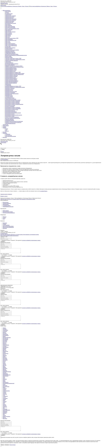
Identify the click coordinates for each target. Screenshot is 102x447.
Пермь (4, 381)
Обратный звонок (4, 3)
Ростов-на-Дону (6, 386)
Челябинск (5, 412)
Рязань (4, 387)
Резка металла (5, 202)
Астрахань (5, 331)
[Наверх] (0, 436)
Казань (4, 352)
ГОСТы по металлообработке (9, 212)
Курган (4, 360)
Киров (4, 356)
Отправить (3, 241)
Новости (4, 216)
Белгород (5, 333)
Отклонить (7, 444)
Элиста (4, 415)
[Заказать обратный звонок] (1, 144)
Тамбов (4, 399)
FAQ (4, 218)
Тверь (4, 400)
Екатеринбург (5, 347)
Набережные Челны (7, 371)
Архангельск (5, 330)
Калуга (4, 354)
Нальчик (4, 372)
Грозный (4, 346)
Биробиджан (5, 334)
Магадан (4, 365)
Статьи (4, 217)
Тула (4, 403)
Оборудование (6, 210)
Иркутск (4, 350)
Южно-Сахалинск (6, 416)
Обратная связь (3, 199)
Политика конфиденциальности (11, 235)
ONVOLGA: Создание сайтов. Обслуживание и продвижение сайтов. (21, 199)
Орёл (4, 378)
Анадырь (4, 328)
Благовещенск (6, 335)
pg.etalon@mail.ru (43, 191)
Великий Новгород (7, 337)
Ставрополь (5, 396)
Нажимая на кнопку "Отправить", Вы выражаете (21, 240)
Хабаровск (5, 408)
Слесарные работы (6, 205)
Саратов (4, 392)
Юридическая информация (8, 227)
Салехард (5, 388)
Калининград (5, 353)
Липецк (4, 364)
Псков (4, 384)
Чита (4, 414)
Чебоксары (5, 411)
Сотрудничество (6, 225)
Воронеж (4, 343)
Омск (4, 376)
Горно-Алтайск (6, 344)
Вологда (4, 342)
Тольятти (4, 401)
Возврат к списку (3, 196)
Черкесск (4, 413)
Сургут (4, 397)
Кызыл (4, 363)
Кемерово (5, 355)
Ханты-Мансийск (6, 410)
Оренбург (5, 379)
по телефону (4, 254)
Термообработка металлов (8, 206)
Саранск (4, 391)
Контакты (5, 228)
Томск (4, 402)
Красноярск (5, 359)
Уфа (3, 407)
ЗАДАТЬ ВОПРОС (4, 159)
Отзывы (4, 224)
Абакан (4, 327)
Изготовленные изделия (8, 211)
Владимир (5, 340)
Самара (4, 389)
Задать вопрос (3, 5)
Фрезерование (6, 204)
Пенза (4, 380)
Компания (5, 222)
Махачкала (5, 368)
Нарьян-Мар (5, 373)
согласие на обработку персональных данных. (31, 240)
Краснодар (5, 358)
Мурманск (5, 370)
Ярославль (5, 418)
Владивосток (5, 338)
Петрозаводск (5, 382)
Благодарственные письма (8, 226)
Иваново (4, 348)
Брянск (4, 336)
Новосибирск (5, 375)
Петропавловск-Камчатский (8, 383)
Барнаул (4, 332)
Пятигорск (5, 385)
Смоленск (5, 394)
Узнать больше (12, 444)
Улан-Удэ (4, 405)
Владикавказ (5, 339)
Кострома (5, 357)
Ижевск (4, 349)
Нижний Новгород (7, 374)
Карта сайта (2, 235)
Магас (4, 366)
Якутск (4, 417)
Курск (4, 362)
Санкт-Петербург (6, 390)
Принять (2, 444)
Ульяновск (5, 406)
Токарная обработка (7, 203)
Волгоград (5, 341)
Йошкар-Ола (5, 351)
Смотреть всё (5, 124)
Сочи (4, 395)
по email (10, 254)
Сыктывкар (5, 398)
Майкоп (4, 367)
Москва (4, 369)
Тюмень (4, 404)
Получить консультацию (5, 234)
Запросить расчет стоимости (6, 194)
